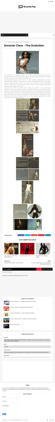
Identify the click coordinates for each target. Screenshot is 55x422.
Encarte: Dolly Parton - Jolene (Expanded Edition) (22, 313)
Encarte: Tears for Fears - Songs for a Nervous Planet (23, 318)
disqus (44, 269)
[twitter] (50, 1)
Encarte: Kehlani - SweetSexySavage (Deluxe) (21, 307)
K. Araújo (6, 337)
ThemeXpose (10, 420)
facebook (49, 269)
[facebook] (48, 1)
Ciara (13, 42)
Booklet (10, 42)
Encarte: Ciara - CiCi (25, 255)
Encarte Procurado (14, 324)
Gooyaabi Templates (23, 420)
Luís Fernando (7, 349)
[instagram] (52, 1)
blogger (39, 269)
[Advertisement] (27, 22)
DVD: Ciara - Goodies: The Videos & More (10, 256)
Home (5, 42)
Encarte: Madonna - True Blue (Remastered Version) (23, 301)
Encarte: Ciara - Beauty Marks (41, 256)
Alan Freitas (6, 355)
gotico (5, 344)
